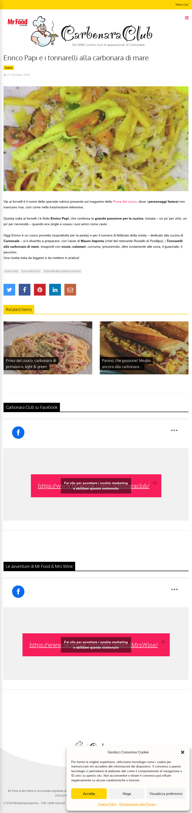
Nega (127, 794)
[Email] (70, 290)
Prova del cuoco (125, 201)
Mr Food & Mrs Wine (21, 791)
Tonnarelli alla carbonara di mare (62, 271)
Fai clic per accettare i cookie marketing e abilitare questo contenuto (96, 485)
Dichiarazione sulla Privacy (137, 804)
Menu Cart (182, 4)
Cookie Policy (107, 804)
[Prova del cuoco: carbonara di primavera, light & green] (48, 373)
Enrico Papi (11, 271)
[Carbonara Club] (91, 45)
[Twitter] (9, 290)
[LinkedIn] (55, 290)
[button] (182, 752)
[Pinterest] (40, 290)
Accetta (89, 794)
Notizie (9, 67)
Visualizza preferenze (165, 794)
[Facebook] (24, 290)
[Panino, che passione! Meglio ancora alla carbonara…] (144, 373)
